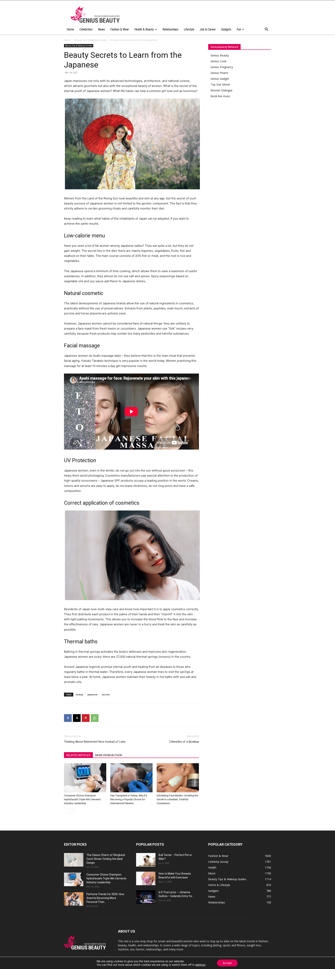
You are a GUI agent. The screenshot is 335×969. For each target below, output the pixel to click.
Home (70, 29)
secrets (106, 694)
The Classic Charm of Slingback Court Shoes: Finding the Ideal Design (105, 858)
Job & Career (208, 29)
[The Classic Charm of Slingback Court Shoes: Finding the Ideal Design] (73, 860)
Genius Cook (218, 61)
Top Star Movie (220, 84)
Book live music (220, 96)
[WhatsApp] (94, 718)
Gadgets (226, 29)
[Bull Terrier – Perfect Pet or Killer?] (145, 860)
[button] (266, 30)
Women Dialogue (221, 90)
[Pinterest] (86, 718)
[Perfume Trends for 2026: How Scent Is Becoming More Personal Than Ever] (73, 899)
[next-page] (72, 811)
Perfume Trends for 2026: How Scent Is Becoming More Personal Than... (105, 898)
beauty (79, 694)
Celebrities (85, 29)
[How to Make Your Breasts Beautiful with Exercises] (145, 878)
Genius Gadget (220, 78)
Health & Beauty (144, 29)
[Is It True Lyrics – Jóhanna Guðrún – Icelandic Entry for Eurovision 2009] (145, 897)
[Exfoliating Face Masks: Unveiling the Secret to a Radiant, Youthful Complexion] (178, 777)
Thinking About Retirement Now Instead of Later (95, 741)
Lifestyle (189, 29)
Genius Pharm (219, 73)
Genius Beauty (220, 55)
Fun (239, 29)
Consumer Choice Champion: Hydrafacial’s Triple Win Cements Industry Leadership (82, 799)
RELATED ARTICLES (78, 755)
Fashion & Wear (119, 29)
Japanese (92, 694)
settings (200, 964)
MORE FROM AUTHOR (108, 755)
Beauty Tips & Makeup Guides (90, 40)
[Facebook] (68, 718)
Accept (227, 963)
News (101, 29)
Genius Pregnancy (222, 67)
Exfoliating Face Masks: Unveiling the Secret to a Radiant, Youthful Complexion (177, 799)
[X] (77, 718)
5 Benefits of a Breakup (184, 741)
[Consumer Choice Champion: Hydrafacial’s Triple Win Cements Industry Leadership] (85, 777)
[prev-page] (66, 811)
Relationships (170, 29)
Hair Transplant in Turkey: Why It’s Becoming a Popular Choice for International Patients (128, 799)
